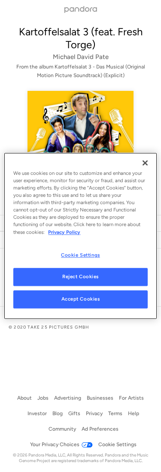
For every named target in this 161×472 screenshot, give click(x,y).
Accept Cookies (80, 299)
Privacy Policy (64, 232)
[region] (80, 235)
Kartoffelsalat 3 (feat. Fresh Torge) (81, 38)
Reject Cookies (80, 277)
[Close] (145, 162)
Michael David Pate (81, 57)
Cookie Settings (80, 255)
